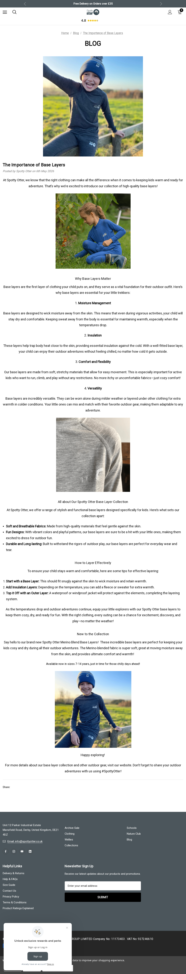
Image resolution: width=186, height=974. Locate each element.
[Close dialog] (159, 438)
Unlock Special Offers (128, 506)
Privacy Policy (128, 521)
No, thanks (128, 527)
